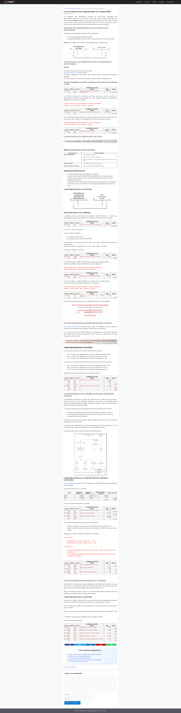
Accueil (66, 8)
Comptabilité (139, 2)
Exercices (147, 2)
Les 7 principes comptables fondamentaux (78, 658)
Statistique (161, 2)
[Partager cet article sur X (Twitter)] (80, 645)
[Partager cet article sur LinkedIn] (90, 645)
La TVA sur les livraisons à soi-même (77, 661)
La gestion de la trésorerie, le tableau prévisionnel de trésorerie (84, 654)
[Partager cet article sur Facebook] (70, 645)
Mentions (99, 710)
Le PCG (66, 332)
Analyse (154, 2)
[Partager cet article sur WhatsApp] (111, 645)
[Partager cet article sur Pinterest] (101, 645)
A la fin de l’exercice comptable (73, 483)
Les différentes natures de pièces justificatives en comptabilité (84, 659)
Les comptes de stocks (71, 326)
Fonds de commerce (69, 73)
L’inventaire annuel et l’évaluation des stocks (79, 656)
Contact (104, 710)
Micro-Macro (170, 2)
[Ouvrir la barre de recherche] (176, 2)
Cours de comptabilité (75, 8)
